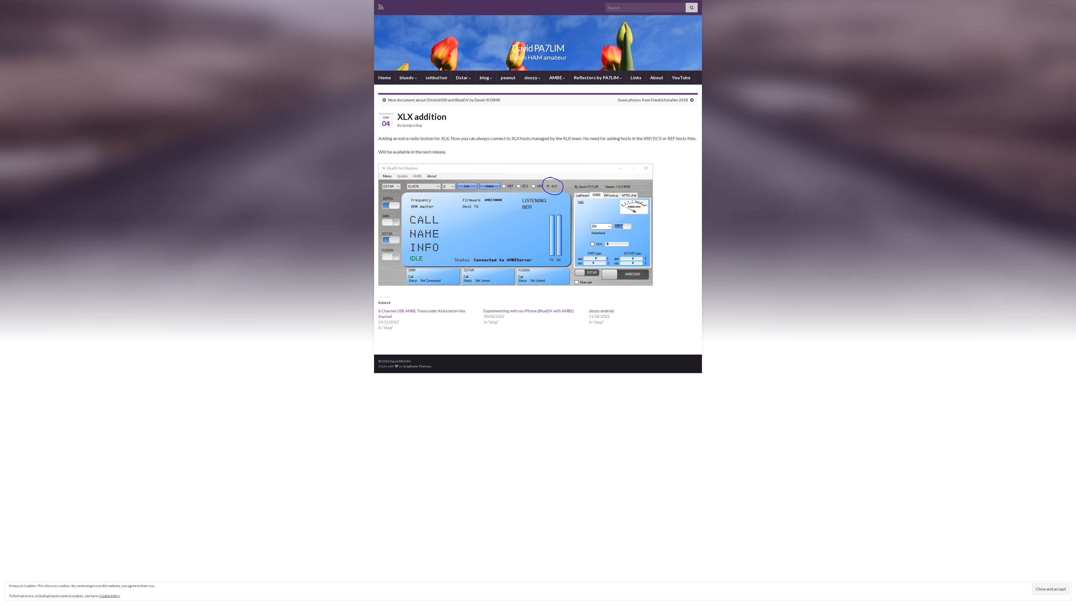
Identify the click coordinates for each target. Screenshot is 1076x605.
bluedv (407, 77)
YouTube (681, 77)
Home (384, 77)
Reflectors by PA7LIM (597, 77)
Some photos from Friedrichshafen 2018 (653, 99)
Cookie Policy (109, 596)
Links (635, 77)
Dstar (462, 77)
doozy (531, 77)
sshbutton (436, 77)
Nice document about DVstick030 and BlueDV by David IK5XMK (444, 99)
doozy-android (601, 310)
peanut (508, 77)
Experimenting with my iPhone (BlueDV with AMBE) (529, 310)
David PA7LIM (538, 48)
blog (485, 77)
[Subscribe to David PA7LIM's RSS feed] (381, 6)
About (656, 77)
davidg (407, 125)
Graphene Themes (417, 366)
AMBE (556, 77)
